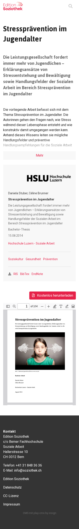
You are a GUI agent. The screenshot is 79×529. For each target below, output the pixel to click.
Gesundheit (33, 259)
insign (52, 513)
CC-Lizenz (11, 496)
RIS (15, 274)
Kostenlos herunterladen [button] (54, 295)
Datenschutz (12, 487)
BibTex (24, 274)
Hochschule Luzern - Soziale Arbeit (31, 243)
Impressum (11, 504)
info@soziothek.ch (28, 470)
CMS (25, 513)
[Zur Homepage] (13, 6)
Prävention (50, 259)
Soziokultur (15, 259)
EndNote (37, 274)
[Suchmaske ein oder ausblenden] (70, 6)
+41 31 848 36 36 (29, 465)
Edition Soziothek (16, 479)
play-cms (39, 513)
